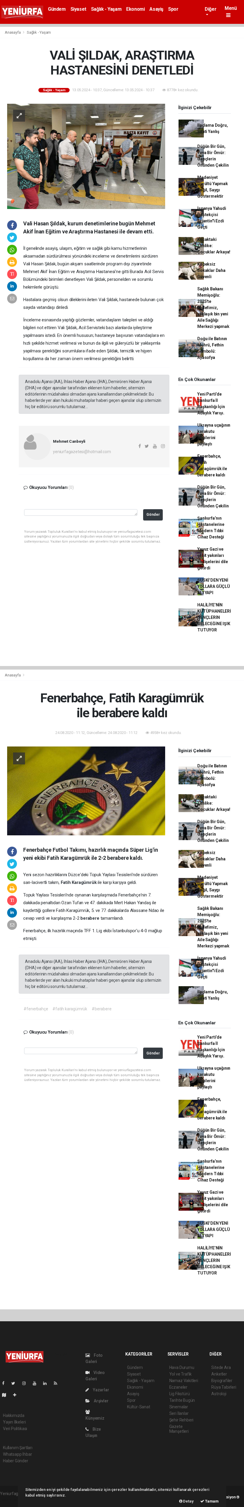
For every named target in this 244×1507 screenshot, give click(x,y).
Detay (188, 1501)
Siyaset (78, 9)
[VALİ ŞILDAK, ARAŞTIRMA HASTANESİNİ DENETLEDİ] (86, 156)
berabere (90, 918)
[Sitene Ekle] (17, 1395)
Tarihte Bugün (182, 1400)
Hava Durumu (181, 1367)
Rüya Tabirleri (223, 1387)
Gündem (57, 9)
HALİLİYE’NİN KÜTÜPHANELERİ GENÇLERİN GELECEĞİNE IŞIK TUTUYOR (214, 617)
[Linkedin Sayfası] (47, 1383)
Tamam (211, 1501)
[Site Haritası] (6, 1395)
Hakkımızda (13, 1415)
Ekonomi (135, 9)
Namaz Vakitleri (183, 1380)
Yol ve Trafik (180, 1374)
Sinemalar (178, 1406)
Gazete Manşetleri (179, 1429)
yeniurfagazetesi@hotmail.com (82, 451)
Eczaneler (178, 1387)
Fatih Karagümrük (79, 882)
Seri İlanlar (179, 1413)
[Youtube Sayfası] (37, 1383)
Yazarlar (100, 1389)
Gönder (153, 514)
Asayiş (156, 9)
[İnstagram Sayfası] (26, 1383)
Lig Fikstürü (179, 1393)
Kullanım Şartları (17, 1447)
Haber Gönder (15, 1460)
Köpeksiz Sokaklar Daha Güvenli (211, 270)
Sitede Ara (221, 1367)
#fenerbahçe (36, 1008)
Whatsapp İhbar (17, 1454)
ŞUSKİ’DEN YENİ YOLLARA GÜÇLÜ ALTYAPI (213, 586)
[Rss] (58, 1383)
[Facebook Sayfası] (5, 1383)
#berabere (101, 1008)
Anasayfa (13, 32)
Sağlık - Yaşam (106, 9)
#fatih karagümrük (69, 1008)
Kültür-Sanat (138, 1406)
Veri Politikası (15, 1428)
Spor (173, 9)
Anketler (219, 1374)
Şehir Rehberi (181, 1420)
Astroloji (218, 1393)
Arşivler (100, 1400)
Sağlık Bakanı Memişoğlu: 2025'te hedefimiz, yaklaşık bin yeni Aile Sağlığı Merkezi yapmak (213, 307)
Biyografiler (221, 1380)
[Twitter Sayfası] (15, 1383)
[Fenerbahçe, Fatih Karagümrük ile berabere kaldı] (86, 790)
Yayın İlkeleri (14, 1422)
